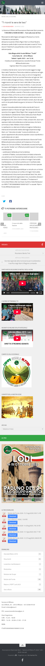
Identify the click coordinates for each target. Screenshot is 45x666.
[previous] (2, 224)
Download (12, 516)
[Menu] (42, 2)
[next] (39, 224)
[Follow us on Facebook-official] (42, 244)
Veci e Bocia (22, 590)
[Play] (4, 293)
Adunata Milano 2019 (22, 554)
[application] (22, 283)
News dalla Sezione (9, 17)
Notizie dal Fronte (22, 579)
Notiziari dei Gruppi (22, 574)
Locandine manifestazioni (22, 564)
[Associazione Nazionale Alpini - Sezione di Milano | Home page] (3, 2)
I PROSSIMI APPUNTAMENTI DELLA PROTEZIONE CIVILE (37, 225)
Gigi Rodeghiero (8, 26)
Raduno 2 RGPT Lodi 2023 (22, 584)
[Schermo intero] (41, 293)
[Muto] (37, 293)
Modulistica (22, 569)
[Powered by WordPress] (16, 655)
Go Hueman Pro (32, 655)
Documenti (22, 559)
